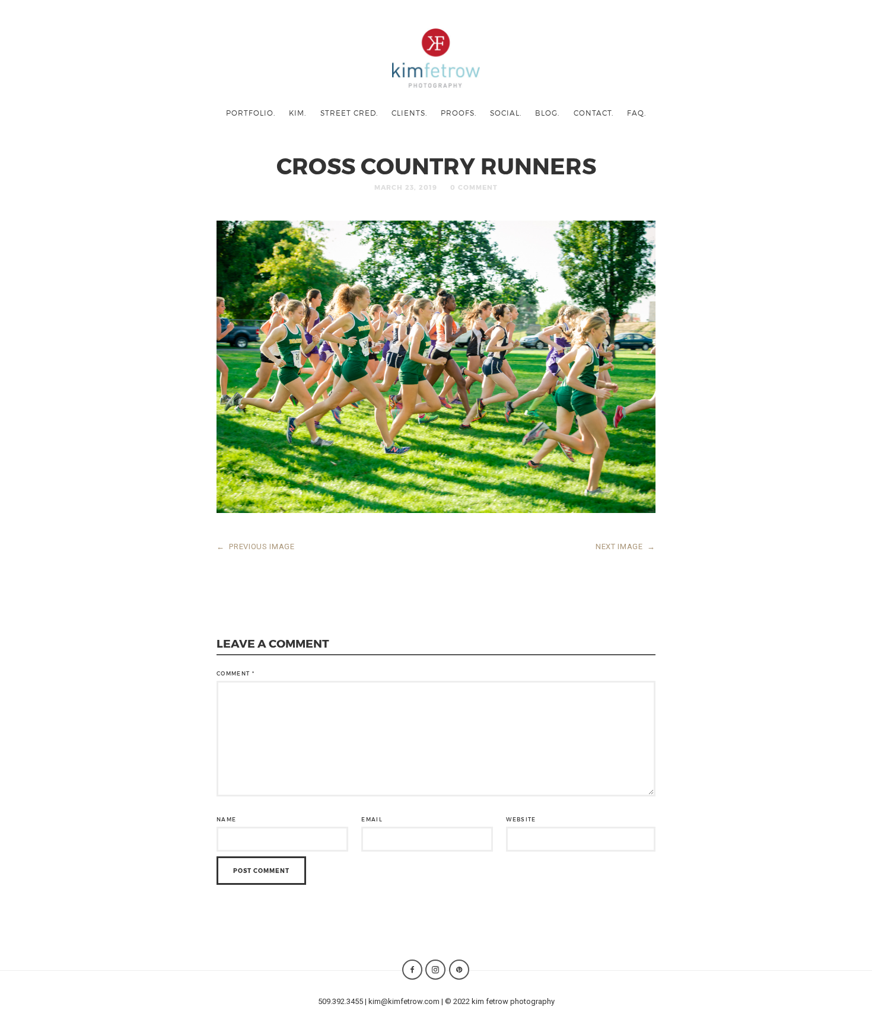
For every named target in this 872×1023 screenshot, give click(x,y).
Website (521, 819)
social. (505, 113)
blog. (547, 113)
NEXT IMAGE (625, 546)
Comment (235, 673)
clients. (409, 113)
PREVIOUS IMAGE (256, 546)
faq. (636, 113)
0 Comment (474, 187)
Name (226, 819)
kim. (297, 113)
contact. (593, 113)
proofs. (458, 113)
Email (372, 819)
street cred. (349, 113)
